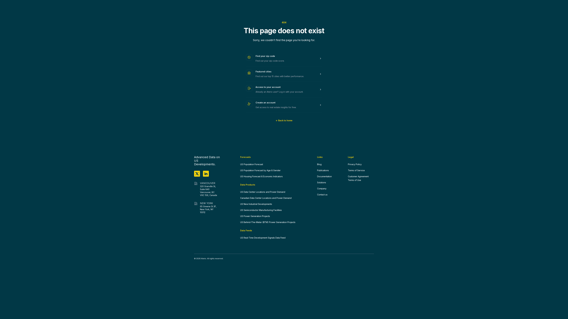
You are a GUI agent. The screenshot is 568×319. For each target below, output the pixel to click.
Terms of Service (356, 170)
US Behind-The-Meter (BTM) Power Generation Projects (267, 222)
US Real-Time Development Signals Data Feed (262, 237)
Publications (323, 170)
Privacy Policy (355, 164)
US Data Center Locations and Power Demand (262, 192)
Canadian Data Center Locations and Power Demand (266, 198)
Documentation (324, 176)
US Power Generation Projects (255, 216)
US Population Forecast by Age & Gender (260, 170)
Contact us (322, 194)
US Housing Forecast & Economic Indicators (261, 176)
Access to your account (268, 87)
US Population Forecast (251, 164)
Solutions (321, 182)
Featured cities (263, 71)
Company (321, 188)
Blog (319, 164)
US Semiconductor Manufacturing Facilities (261, 210)
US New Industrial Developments (256, 204)
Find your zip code (265, 56)
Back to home (284, 120)
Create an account (265, 102)
